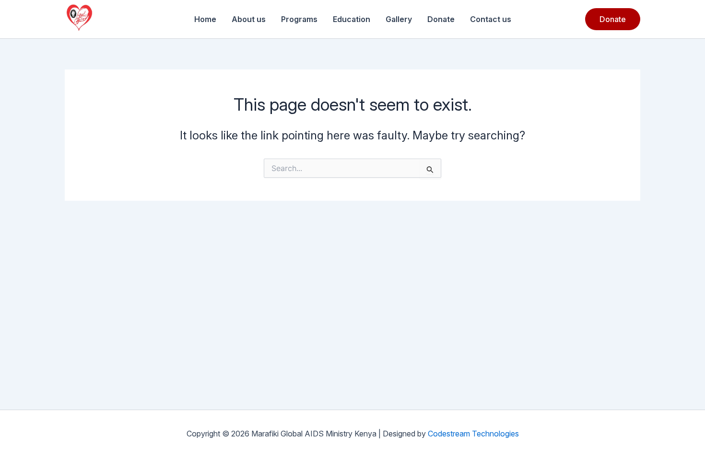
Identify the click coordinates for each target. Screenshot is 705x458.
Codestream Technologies (473, 433)
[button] (612, 19)
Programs (299, 19)
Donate (441, 19)
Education (351, 19)
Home (205, 19)
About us (249, 19)
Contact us (490, 19)
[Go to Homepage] (79, 19)
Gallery (399, 19)
